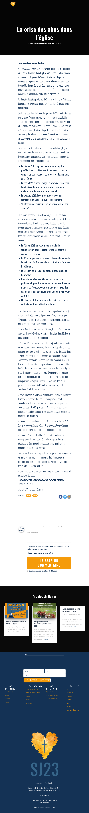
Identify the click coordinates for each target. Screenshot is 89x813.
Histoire (35, 495)
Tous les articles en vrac (73, 710)
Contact (7, 702)
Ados (68, 703)
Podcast (28, 696)
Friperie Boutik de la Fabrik (52, 695)
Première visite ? (9, 692)
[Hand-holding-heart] (33, 4)
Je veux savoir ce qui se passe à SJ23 (40, 553)
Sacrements (29, 703)
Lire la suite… (45, 639)
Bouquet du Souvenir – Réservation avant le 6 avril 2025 (43, 623)
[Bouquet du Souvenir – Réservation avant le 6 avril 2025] (44, 610)
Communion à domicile (51, 699)
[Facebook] (45, 4)
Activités (7, 695)
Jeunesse (69, 706)
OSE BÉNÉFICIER (51, 687)
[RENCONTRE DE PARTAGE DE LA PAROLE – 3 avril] (16, 610)
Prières (68, 689)
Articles (28, 495)
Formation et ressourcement (33, 693)
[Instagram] (68, 4)
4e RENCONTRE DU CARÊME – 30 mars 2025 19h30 (71, 610)
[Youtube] (56, 4)
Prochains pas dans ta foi (32, 689)
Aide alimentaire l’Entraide (52, 692)
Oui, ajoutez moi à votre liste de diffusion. (43, 571)
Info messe (7, 699)
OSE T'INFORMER (10, 687)
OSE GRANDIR (35, 686)
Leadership (69, 696)
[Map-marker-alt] (79, 4)
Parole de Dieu (70, 693)
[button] (14, 687)
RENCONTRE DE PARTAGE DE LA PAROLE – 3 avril (16, 622)
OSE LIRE (74, 686)
